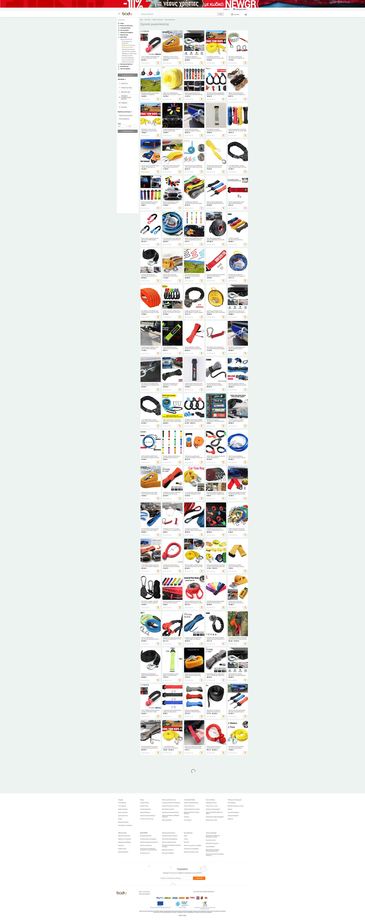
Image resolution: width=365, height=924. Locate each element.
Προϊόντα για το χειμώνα (128, 45)
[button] (119, 14)
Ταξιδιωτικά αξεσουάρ (128, 62)
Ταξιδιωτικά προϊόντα (126, 39)
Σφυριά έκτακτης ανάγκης (128, 51)
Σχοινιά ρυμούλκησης (127, 47)
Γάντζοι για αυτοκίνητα (128, 60)
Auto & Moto (147, 19)
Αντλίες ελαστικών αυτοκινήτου (127, 42)
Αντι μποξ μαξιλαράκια (128, 57)
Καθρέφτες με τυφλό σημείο (129, 53)
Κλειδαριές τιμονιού (127, 55)
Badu (141, 19)
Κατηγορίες (121, 20)
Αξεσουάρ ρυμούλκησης (128, 49)
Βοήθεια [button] (226, 9)
